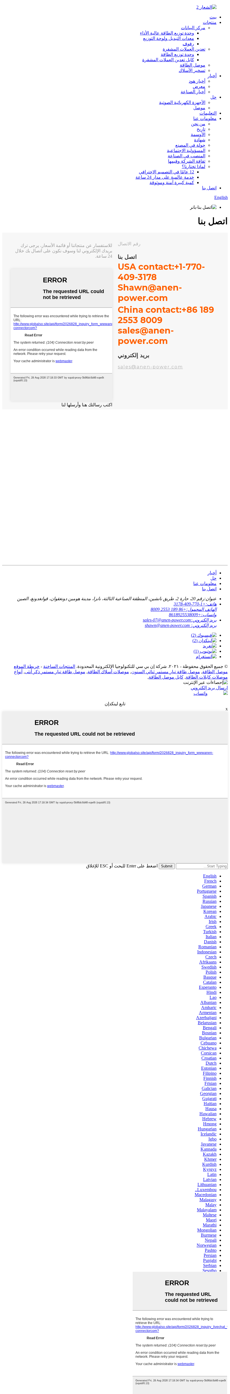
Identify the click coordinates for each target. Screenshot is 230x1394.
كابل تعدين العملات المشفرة (168, 59)
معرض (199, 86)
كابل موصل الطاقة (166, 677)
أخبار (212, 75)
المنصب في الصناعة (186, 155)
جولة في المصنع (190, 145)
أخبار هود (197, 81)
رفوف (188, 43)
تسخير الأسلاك (192, 70)
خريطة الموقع (27, 666)
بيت (213, 17)
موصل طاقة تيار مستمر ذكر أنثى (55, 671)
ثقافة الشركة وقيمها (186, 161)
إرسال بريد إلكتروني (209, 687)
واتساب (201, 693)
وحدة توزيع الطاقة (177, 54)
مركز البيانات (193, 27)
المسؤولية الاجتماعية (186, 150)
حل (213, 97)
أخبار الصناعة (193, 91)
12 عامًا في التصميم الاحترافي (166, 171)
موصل (199, 107)
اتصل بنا (209, 187)
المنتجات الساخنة (59, 666)
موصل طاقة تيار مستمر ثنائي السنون (165, 671)
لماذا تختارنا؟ (193, 166)
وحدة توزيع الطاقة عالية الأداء (167, 33)
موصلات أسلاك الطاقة (108, 671)
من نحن (198, 123)
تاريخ (201, 129)
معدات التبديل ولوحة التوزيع (168, 38)
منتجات (210, 22)
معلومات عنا (205, 118)
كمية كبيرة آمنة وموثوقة (172, 182)
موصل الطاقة (192, 65)
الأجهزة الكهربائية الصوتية (182, 102)
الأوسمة (198, 134)
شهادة (199, 139)
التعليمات (208, 113)
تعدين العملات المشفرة (184, 49)
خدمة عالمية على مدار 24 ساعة (164, 177)
